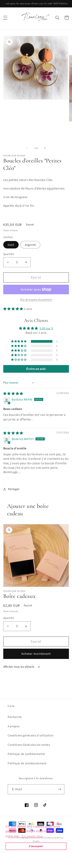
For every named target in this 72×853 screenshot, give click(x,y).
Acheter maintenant (36, 653)
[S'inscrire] (59, 789)
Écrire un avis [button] (36, 369)
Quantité (8, 254)
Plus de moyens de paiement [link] (36, 299)
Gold (11, 245)
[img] (13, 393)
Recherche (15, 717)
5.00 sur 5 (46, 328)
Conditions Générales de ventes (29, 745)
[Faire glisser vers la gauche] (27, 148)
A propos (13, 726)
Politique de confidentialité (26, 754)
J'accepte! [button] (36, 846)
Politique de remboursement (27, 763)
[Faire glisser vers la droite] (45, 148)
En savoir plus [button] (32, 836)
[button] (5, 17)
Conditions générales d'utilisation (30, 735)
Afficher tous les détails (19, 666)
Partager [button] (14, 489)
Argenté (30, 245)
